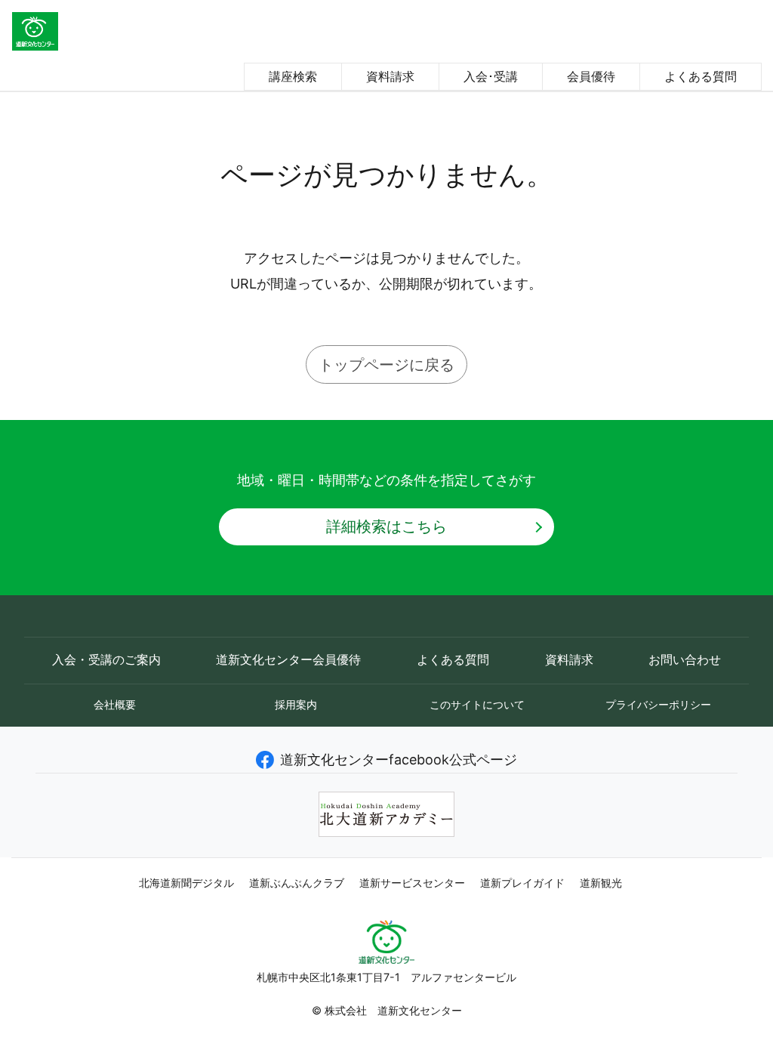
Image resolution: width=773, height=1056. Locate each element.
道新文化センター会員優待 (288, 660)
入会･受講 (490, 76)
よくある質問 (700, 76)
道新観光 (601, 883)
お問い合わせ (684, 660)
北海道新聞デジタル (186, 883)
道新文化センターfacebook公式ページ (398, 759)
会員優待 (591, 76)
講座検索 (293, 76)
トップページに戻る (386, 364)
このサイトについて (477, 704)
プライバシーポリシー (658, 704)
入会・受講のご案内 (106, 660)
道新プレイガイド (522, 883)
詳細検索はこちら (386, 526)
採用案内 (296, 704)
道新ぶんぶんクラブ (296, 883)
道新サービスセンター (412, 883)
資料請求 (390, 76)
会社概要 (115, 704)
